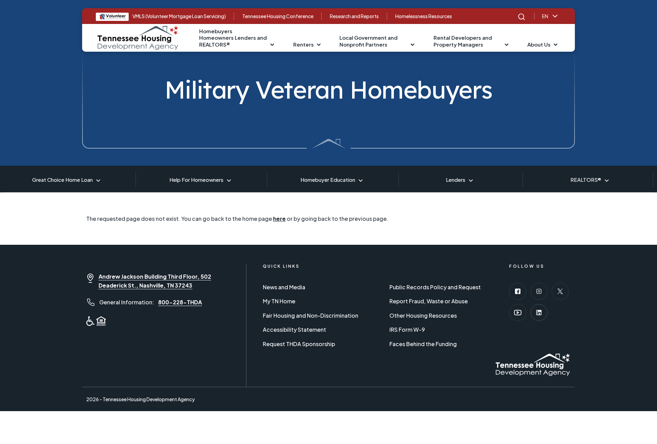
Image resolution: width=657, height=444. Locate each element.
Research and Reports (354, 16)
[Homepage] (138, 37)
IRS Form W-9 (407, 329)
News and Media (284, 287)
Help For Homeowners (196, 179)
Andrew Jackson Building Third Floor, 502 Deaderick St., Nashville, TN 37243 (155, 281)
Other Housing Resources (423, 315)
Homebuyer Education (327, 179)
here (279, 218)
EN (545, 16)
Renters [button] (303, 44)
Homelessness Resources (423, 16)
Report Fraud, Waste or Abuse (428, 301)
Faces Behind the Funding (423, 343)
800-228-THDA (180, 302)
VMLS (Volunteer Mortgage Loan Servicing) (179, 16)
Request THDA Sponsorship (299, 343)
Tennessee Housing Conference (277, 16)
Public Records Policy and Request (435, 287)
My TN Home (279, 301)
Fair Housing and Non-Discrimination (310, 315)
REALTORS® (585, 179)
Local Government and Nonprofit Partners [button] (368, 41)
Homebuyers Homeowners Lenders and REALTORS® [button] (233, 38)
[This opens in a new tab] (517, 291)
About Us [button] (539, 44)
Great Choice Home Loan (62, 179)
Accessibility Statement (294, 329)
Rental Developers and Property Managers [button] (463, 41)
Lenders (455, 179)
